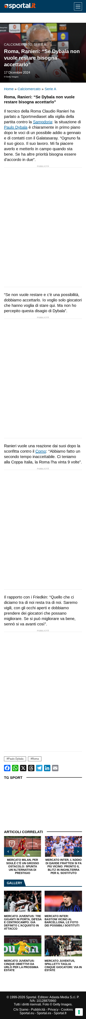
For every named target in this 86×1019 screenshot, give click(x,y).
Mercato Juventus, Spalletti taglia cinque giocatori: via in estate (63, 965)
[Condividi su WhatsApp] (15, 768)
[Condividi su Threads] (31, 768)
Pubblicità (38, 1009)
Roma (35, 758)
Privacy (53, 1009)
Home (9, 89)
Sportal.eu (27, 1013)
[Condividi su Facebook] (7, 768)
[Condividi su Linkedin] (47, 768)
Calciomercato (18, 44)
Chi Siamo (20, 1009)
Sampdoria (42, 122)
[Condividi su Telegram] (39, 768)
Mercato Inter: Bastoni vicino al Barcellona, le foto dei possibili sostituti (62, 921)
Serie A (40, 44)
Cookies (67, 1009)
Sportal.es (44, 1013)
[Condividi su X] (23, 768)
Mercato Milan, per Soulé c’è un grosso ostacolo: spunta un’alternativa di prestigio (22, 866)
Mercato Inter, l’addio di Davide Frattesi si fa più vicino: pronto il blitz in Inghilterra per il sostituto (63, 866)
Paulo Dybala (15, 127)
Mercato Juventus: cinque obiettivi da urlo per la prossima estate (21, 965)
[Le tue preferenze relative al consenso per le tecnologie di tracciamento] (79, 1012)
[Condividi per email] (55, 768)
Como (40, 451)
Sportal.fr (60, 1013)
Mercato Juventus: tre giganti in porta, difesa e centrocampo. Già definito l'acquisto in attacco (22, 922)
